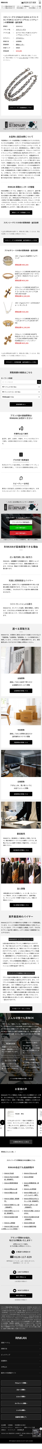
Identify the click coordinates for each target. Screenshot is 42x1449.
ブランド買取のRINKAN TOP (8, 6)
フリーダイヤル (23, 58)
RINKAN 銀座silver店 (10, 1193)
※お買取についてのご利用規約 (9, 1229)
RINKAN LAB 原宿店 (30, 1189)
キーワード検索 (6, 378)
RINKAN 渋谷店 (9, 1173)
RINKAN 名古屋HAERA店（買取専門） (31, 1218)
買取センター (20, 44)
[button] (39, 2)
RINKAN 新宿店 (28, 1177)
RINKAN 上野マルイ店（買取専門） (31, 1206)
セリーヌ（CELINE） (14, 1309)
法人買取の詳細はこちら (21, 905)
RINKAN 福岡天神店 (30, 1226)
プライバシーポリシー (7, 1427)
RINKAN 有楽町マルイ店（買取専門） (11, 1206)
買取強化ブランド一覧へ (7, 1151)
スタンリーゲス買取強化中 (23, 6)
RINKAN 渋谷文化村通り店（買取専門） (11, 1178)
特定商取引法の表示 (20, 1425)
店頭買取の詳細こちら (21, 794)
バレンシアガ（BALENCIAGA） (17, 1312)
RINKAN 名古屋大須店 (11, 1217)
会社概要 (3, 1425)
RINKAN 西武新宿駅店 (11, 1183)
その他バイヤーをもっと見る (21, 1009)
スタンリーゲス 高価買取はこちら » (21, 108)
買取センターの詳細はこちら (21, 212)
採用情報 (19, 1430)
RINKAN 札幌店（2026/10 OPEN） (32, 1212)
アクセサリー (20, 38)
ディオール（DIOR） (25, 1309)
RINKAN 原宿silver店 (10, 1189)
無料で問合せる (21, 1277)
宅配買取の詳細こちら (21, 742)
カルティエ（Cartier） (28, 1319)
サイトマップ (11, 1430)
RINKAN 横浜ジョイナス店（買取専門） (11, 1212)
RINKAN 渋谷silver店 (30, 1173)
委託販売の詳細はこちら (21, 850)
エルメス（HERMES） (27, 1307)
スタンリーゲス (21, 29)
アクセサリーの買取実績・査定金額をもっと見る (21, 362)
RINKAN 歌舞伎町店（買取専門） (31, 1184)
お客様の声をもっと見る (21, 1142)
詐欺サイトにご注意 (29, 1427)
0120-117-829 (23, 1257)
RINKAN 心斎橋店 (9, 1223)
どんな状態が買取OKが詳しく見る (21, 1078)
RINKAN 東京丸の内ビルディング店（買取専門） (31, 1200)
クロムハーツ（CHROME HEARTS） (25, 1318)
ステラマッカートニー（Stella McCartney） (28, 1316)
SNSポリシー (18, 1427)
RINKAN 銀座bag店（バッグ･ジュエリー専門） (31, 1194)
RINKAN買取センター (22, 8)
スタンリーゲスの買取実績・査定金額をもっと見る (21, 240)
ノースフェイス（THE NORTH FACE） (21, 1313)
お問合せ (3, 1430)
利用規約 (10, 1425)
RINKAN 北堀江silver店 (11, 1226)
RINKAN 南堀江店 (29, 1223)
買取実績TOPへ (21, 404)
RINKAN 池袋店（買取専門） (11, 1200)
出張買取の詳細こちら (21, 691)
